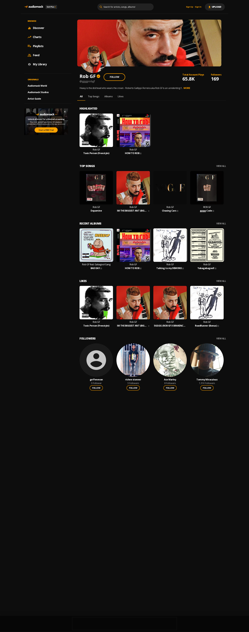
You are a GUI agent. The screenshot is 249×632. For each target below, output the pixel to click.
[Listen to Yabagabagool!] (207, 245)
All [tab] (81, 96)
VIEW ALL (221, 166)
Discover (38, 28)
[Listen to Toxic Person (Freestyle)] (96, 130)
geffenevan (96, 379)
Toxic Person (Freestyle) (96, 153)
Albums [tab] (108, 96)
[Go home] (33, 7)
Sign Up (189, 7)
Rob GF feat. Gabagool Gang (96, 264)
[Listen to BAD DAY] (96, 245)
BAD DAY (95, 268)
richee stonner (133, 379)
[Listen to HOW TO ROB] (133, 130)
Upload (216, 6)
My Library (40, 64)
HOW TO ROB (132, 153)
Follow (114, 77)
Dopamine (96, 210)
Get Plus (51, 6)
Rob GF (96, 149)
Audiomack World (37, 85)
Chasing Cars (169, 210)
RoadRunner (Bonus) (206, 325)
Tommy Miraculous (206, 379)
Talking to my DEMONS (169, 268)
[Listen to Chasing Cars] (170, 187)
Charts (37, 37)
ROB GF (207, 207)
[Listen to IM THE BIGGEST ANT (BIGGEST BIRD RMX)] (133, 187)
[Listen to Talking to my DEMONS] (170, 245)
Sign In (198, 7)
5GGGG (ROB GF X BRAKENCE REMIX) (170, 325)
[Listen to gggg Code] (207, 187)
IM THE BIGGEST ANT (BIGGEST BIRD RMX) (132, 210)
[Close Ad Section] (64, 111)
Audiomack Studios (38, 92)
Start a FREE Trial (46, 130)
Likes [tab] (120, 96)
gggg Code (206, 210)
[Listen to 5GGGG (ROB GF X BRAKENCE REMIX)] (170, 302)
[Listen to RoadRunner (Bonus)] (207, 302)
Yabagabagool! (206, 268)
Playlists (38, 46)
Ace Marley (170, 379)
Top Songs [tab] (93, 96)
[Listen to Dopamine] (96, 187)
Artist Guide (34, 98)
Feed (36, 55)
